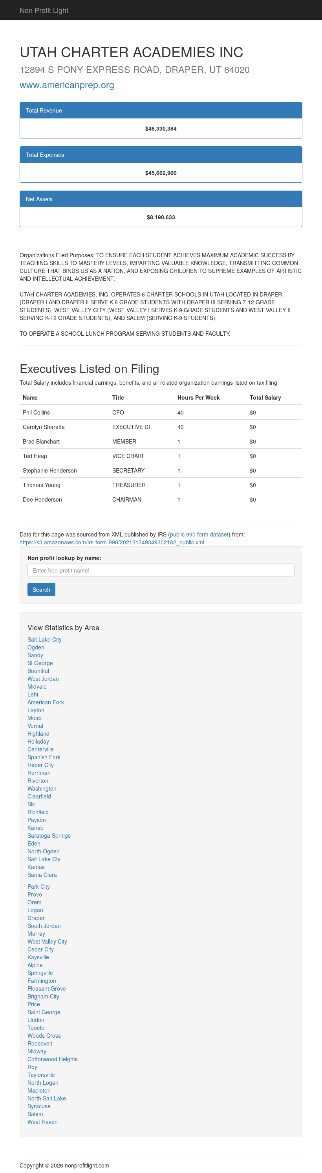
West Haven (42, 1122)
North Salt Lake (46, 1098)
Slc (31, 804)
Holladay (38, 741)
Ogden (35, 647)
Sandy (35, 655)
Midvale (37, 686)
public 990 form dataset (199, 534)
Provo (34, 894)
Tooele (35, 1027)
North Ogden (43, 851)
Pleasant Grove (46, 988)
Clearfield (39, 796)
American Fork (45, 702)
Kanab (35, 827)
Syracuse (39, 1106)
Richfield (38, 812)
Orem (34, 902)
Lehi (32, 694)
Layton (35, 710)
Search (41, 589)
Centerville (40, 749)
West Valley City (47, 941)
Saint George (43, 1012)
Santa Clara (42, 874)
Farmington (41, 980)
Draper (36, 918)
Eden (33, 843)
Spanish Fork (43, 757)
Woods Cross (44, 1035)
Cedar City (40, 949)
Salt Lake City (44, 639)
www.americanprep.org (67, 84)
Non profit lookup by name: (64, 558)
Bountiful (38, 671)
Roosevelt (39, 1043)
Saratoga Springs (49, 835)
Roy (32, 1067)
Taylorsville (41, 1074)
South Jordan (44, 925)
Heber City (40, 765)
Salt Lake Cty (43, 859)
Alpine (35, 965)
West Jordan (43, 678)
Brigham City (43, 996)
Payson (36, 820)
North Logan (43, 1082)
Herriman (39, 773)
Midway (36, 1051)
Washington (42, 788)
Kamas (36, 867)
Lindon (35, 1020)
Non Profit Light (44, 10)
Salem (35, 1114)
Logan (35, 910)
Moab (34, 718)
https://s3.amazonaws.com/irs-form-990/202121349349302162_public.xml (112, 542)
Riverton (37, 780)
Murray (36, 933)
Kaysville (38, 957)
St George (40, 663)
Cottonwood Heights (52, 1059)
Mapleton (39, 1090)
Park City (38, 886)
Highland (38, 733)
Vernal (35, 725)
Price (33, 1004)
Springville (40, 973)
